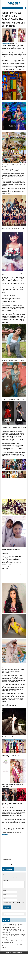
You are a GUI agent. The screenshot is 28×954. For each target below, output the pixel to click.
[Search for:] (14, 914)
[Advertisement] (14, 488)
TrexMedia (5, 834)
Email (4, 894)
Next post (18, 864)
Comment (5, 880)
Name (4, 890)
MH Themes (20, 952)
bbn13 (8, 43)
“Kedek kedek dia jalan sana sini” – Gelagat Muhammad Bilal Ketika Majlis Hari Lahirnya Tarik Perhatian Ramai (14, 930)
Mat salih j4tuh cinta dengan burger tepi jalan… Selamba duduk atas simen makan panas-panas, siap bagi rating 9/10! (13, 945)
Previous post (10, 864)
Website (5, 898)
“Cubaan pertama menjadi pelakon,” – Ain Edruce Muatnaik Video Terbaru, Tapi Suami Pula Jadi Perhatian (13, 935)
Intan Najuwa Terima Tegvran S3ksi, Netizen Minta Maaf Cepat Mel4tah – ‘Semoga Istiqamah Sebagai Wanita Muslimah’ (13, 940)
